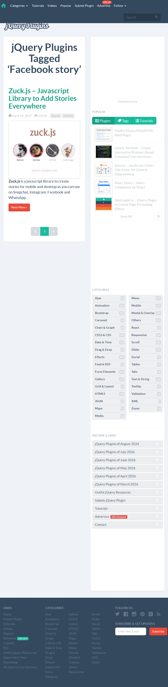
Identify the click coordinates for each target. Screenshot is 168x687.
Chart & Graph (109, 327)
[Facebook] (126, 614)
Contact (101, 524)
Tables (145, 364)
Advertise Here (127, 101)
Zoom (145, 408)
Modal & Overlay (145, 313)
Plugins (105, 121)
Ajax (109, 298)
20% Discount (119, 517)
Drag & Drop (109, 349)
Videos (52, 5)
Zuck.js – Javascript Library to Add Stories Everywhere (43, 98)
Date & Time (109, 342)
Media (109, 416)
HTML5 (109, 393)
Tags (125, 121)
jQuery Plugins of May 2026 (115, 468)
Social (56, 115)
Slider (145, 349)
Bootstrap (109, 313)
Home (7, 614)
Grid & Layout (109, 386)
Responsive (145, 335)
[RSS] (158, 614)
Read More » (19, 207)
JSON (109, 401)
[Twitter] (117, 614)
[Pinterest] (142, 614)
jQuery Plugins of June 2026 (115, 460)
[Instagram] (134, 614)
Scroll (145, 342)
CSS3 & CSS (109, 335)
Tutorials (38, 5)
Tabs (145, 371)
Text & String (145, 379)
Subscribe (158, 631)
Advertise (104, 4)
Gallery (109, 379)
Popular (65, 5)
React (145, 327)
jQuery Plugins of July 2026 (115, 452)
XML (145, 401)
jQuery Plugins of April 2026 (115, 476)
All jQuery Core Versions (20, 667)
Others (145, 320)
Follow (119, 5)
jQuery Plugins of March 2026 (116, 484)
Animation (109, 305)
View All (126, 216)
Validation (145, 393)
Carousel (109, 320)
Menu (145, 298)
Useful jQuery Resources (113, 492)
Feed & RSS (109, 364)
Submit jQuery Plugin (110, 500)
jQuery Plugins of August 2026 (117, 444)
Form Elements (109, 371)
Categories (17, 5)
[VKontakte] (151, 614)
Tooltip (145, 386)
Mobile (68, 115)
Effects (109, 357)
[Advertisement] (127, 69)
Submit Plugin (84, 5)
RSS (5, 648)
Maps (109, 408)
